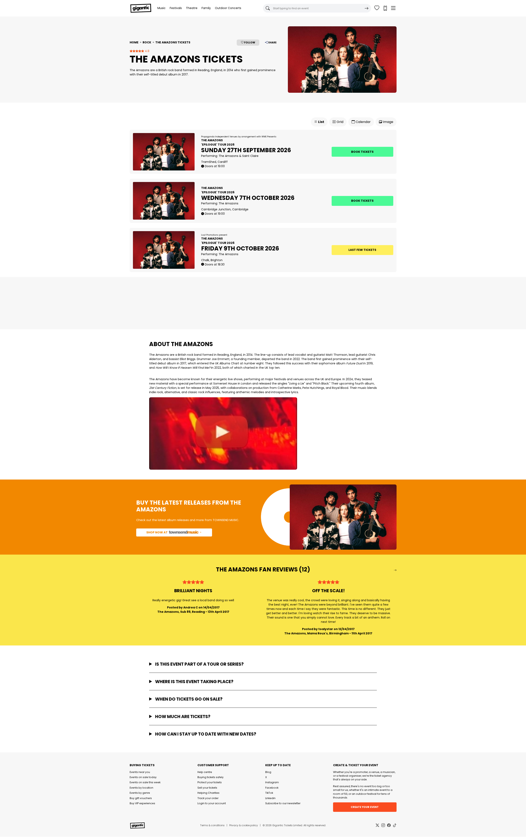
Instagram (272, 782)
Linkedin (270, 798)
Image (387, 121)
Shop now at (157, 532)
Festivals (176, 8)
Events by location (141, 787)
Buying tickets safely (210, 777)
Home (134, 42)
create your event (365, 807)
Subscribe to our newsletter (282, 803)
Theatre (191, 8)
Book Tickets (362, 152)
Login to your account (211, 803)
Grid (339, 121)
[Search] (366, 8)
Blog (268, 772)
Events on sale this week (145, 782)
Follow (249, 42)
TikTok (269, 793)
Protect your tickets (209, 782)
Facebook (271, 787)
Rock (147, 42)
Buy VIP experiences (142, 803)
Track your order (207, 798)
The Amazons (228, 156)
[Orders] (385, 8)
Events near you (140, 772)
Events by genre (140, 793)
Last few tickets (362, 250)
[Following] (376, 8)
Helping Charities (208, 793)
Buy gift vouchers (141, 798)
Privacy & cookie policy (243, 825)
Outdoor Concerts (228, 8)
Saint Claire (250, 156)
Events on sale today (143, 777)
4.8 (146, 51)
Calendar (363, 121)
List (320, 121)
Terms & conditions (212, 825)
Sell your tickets (207, 787)
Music (161, 8)
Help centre (204, 772)
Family (206, 8)
